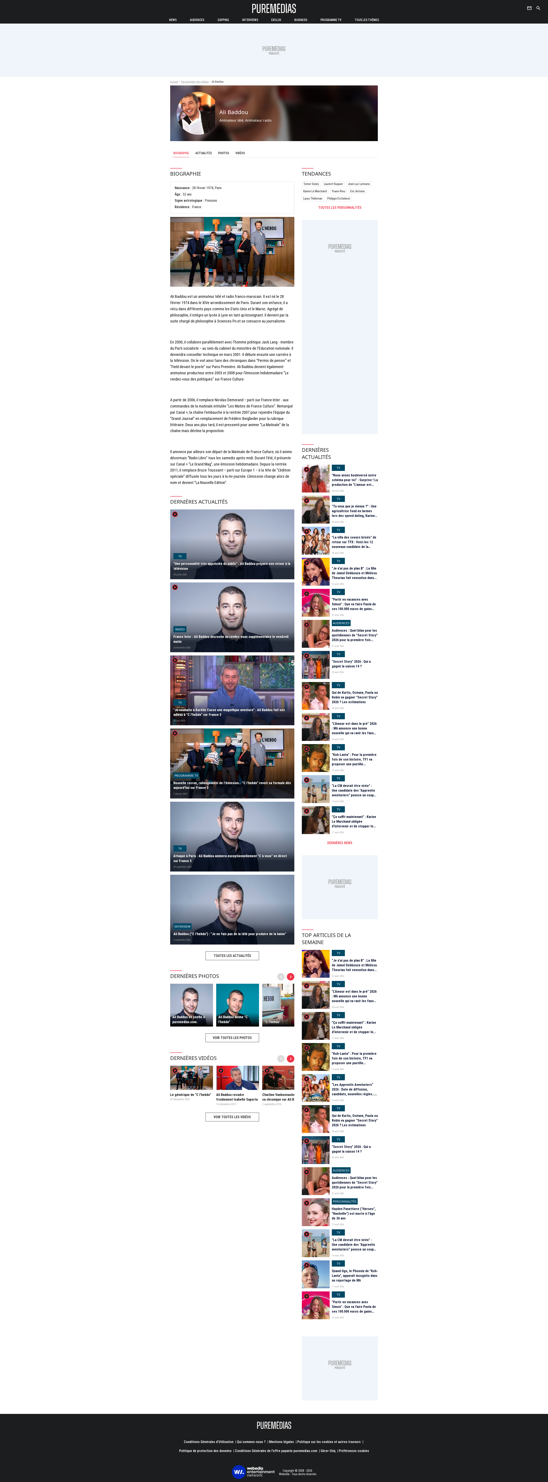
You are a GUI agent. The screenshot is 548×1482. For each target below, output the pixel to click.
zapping (223, 20)
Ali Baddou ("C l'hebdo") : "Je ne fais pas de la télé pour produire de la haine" (229, 934)
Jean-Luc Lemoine (359, 184)
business (300, 20)
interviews (250, 20)
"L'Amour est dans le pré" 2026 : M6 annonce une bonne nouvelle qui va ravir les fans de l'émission (354, 731)
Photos (223, 153)
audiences (197, 20)
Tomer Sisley (311, 184)
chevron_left (281, 976)
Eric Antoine (357, 191)
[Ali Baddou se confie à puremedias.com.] (191, 1005)
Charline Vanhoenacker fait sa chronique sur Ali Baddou (282, 1097)
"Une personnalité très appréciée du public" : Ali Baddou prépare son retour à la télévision (231, 566)
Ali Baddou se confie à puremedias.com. (188, 1019)
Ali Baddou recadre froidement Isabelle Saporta (237, 1097)
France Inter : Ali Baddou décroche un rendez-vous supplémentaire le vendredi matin (231, 639)
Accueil (174, 81)
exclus (276, 20)
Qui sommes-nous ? (251, 1442)
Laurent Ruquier (333, 184)
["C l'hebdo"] (283, 1005)
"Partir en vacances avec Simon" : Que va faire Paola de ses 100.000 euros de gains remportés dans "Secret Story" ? (354, 609)
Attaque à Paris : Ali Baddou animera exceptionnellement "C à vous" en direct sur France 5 (230, 858)
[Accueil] (274, 8)
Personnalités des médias (195, 81)
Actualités (203, 153)
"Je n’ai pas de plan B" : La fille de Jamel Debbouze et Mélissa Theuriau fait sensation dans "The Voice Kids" (354, 575)
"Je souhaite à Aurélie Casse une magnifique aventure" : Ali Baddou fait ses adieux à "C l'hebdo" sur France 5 (229, 712)
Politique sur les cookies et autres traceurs (329, 1442)
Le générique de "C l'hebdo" (190, 1095)
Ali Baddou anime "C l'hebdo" (233, 1019)
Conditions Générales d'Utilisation (209, 1442)
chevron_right (290, 976)
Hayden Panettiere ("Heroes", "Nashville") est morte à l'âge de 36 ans (354, 1214)
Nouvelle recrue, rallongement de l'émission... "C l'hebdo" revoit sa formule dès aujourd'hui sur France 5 (232, 785)
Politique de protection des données (205, 1451)
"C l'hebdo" (272, 1022)
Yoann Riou (338, 191)
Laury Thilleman (312, 198)
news (173, 20)
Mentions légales (281, 1442)
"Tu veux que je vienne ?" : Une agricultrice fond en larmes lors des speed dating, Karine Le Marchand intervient (354, 513)
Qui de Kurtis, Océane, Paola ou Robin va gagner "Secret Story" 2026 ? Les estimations (355, 697)
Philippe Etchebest (338, 198)
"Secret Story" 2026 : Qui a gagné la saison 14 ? (351, 664)
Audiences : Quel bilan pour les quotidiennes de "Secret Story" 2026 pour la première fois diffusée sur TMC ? (355, 637)
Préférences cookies (354, 1451)
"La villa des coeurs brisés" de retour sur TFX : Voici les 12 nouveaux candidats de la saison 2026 (354, 544)
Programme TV (330, 20)
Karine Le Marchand (315, 191)
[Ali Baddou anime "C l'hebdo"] (237, 1005)
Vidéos (240, 153)
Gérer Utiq (328, 1451)
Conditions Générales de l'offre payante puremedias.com (276, 1451)
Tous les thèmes (367, 20)
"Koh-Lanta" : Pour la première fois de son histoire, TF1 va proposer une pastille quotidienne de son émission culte (354, 764)
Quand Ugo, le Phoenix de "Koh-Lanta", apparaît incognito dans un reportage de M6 (355, 1276)
